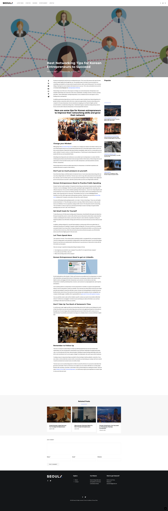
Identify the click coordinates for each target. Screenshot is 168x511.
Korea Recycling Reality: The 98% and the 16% (112, 156)
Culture (105, 117)
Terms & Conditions (88, 500)
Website (100, 456)
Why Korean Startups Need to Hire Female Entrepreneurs (83, 426)
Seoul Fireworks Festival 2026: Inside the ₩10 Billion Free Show (112, 138)
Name (49, 456)
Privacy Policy (95, 500)
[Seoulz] (8, 3)
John (78, 71)
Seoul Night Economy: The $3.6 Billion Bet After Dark (111, 120)
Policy (115, 154)
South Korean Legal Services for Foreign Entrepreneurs (57, 426)
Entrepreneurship (65, 71)
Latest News (20, 3)
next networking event (67, 146)
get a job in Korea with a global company (91, 294)
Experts (52, 409)
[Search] (165, 3)
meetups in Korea (60, 369)
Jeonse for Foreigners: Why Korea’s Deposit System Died (111, 174)
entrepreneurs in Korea (74, 87)
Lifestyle (51, 3)
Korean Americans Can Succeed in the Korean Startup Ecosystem (109, 427)
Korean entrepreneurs (89, 110)
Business (35, 3)
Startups (28, 3)
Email (74, 456)
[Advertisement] (85, 383)
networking (78, 113)
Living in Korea (110, 117)
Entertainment (43, 3)
